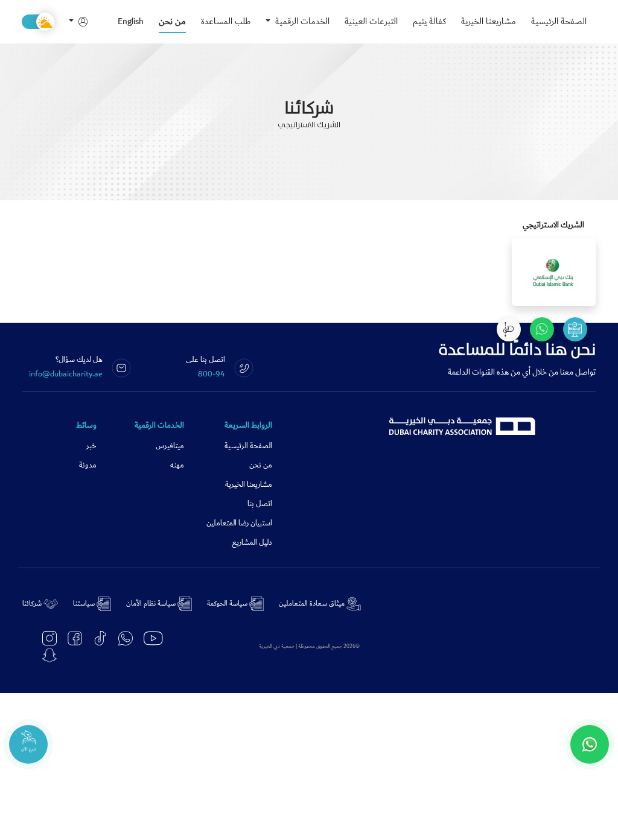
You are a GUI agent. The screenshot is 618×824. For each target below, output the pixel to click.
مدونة (88, 465)
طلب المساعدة (225, 21)
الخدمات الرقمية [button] (301, 21)
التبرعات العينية (371, 21)
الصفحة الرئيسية (559, 21)
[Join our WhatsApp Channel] (589, 744)
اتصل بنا (259, 504)
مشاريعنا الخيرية (488, 21)
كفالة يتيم (429, 21)
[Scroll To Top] (509, 329)
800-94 (211, 374)
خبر (91, 446)
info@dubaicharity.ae (66, 374)
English (131, 21)
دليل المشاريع (252, 542)
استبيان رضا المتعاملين (239, 523)
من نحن (172, 21)
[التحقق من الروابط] (575, 329)
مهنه (177, 465)
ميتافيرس (170, 446)
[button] (83, 22)
